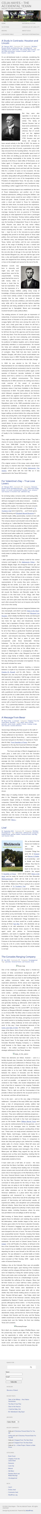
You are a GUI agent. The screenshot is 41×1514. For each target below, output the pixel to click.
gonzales (4, 724)
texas (12, 836)
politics (29, 51)
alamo (22, 722)
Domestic (34, 487)
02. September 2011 (8, 831)
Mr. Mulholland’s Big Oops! (16, 1412)
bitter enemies (32, 50)
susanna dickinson (16, 725)
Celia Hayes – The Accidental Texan (16, 4)
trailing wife (11, 1435)
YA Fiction (5, 27)
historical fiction (26, 834)
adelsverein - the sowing (19, 50)
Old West (34, 46)
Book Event (11, 1456)
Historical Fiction (28, 23)
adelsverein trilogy (33, 488)
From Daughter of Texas (19, 742)
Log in (10, 1487)
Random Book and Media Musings (12, 48)
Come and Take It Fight (10, 1028)
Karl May (34, 834)
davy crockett (29, 722)
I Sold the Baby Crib (14, 1409)
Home (3, 23)
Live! (4, 828)
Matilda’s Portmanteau (30, 34)
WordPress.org (12, 1495)
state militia (10, 53)
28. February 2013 (7, 46)
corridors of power (21, 51)
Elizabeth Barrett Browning (25, 513)
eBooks (4, 30)
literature (25, 490)
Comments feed (13, 1492)
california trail (27, 833)
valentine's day (25, 491)
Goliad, (4, 1244)
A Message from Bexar (13, 717)
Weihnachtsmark (7, 879)
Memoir (10, 1468)
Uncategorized (27, 48)
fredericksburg (6, 834)
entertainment (17, 490)
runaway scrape (32, 724)
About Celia (26, 30)
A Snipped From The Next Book (23, 1440)
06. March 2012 (6, 721)
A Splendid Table (8, 34)
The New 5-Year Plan (14, 1404)
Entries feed (12, 1489)
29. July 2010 (6, 960)
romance (34, 490)
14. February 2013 (7, 487)
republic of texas (21, 724)
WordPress (29, 1510)
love (29, 490)
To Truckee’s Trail (19, 886)
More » (13, 820)
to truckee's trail (15, 491)
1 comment (15, 721)
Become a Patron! (12, 1390)
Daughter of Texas (9, 874)
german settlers (15, 834)
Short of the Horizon (14, 1406)
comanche (35, 833)
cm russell (9, 490)
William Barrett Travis (28, 1121)
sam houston (5, 491)
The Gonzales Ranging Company (19, 957)
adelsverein (18, 833)
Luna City (11, 1466)
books (3, 490)
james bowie (11, 724)
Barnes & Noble (33, 856)
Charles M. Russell (8, 672)
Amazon (36, 854)
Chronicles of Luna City (31, 27)
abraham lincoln (6, 50)
